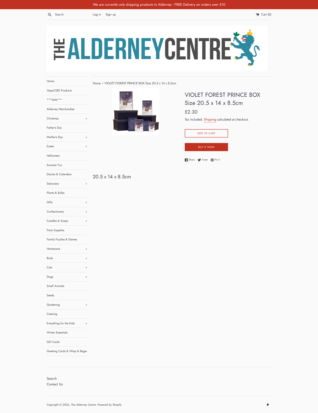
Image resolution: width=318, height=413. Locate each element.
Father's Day (54, 128)
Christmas (67, 118)
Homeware (67, 249)
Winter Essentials (57, 332)
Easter (67, 146)
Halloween (53, 155)
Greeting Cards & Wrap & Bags (67, 351)
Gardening (67, 305)
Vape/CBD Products (59, 90)
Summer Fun (54, 165)
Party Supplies (55, 230)
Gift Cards (53, 342)
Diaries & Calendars (59, 174)
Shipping (210, 119)
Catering (52, 314)
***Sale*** (54, 100)
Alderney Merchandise (60, 109)
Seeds (50, 295)
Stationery (67, 183)
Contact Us (55, 384)
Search (52, 378)
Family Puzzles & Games (62, 239)
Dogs (67, 277)
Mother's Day (67, 137)
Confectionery (67, 211)
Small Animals (55, 286)
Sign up (111, 14)
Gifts (67, 202)
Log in (97, 14)
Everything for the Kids (67, 323)
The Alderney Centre (83, 405)
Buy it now (206, 147)
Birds (67, 258)
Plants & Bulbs (55, 193)
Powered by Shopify (109, 405)
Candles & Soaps (67, 221)
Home (50, 81)
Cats (67, 267)
